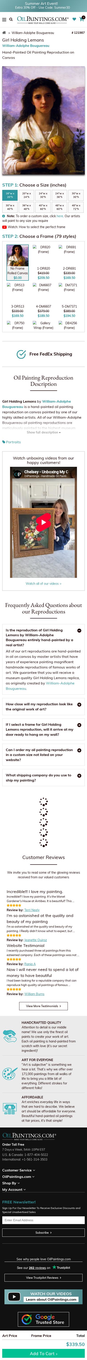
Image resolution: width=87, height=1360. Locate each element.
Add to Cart (42, 1353)
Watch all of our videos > (43, 584)
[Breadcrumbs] (4, 33)
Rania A (30, 964)
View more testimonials (42, 1006)
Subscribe (42, 1232)
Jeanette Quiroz (35, 940)
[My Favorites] (74, 19)
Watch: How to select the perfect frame (36, 227)
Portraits (13, 442)
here (60, 216)
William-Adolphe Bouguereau (25, 46)
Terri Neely (31, 910)
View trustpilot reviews (42, 1277)
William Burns (34, 994)
